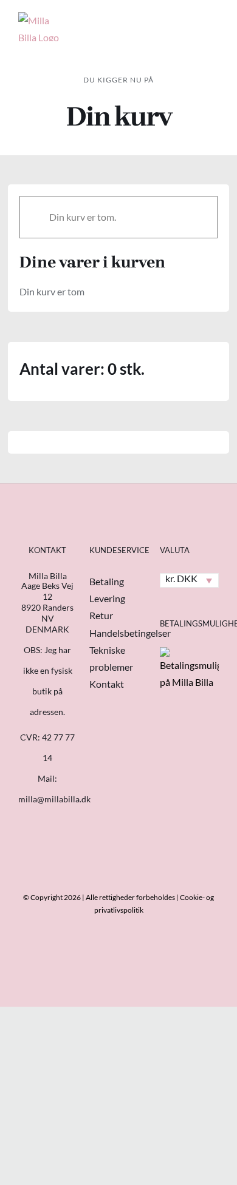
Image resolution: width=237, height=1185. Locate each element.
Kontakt (106, 684)
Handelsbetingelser (130, 633)
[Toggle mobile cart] (170, 21)
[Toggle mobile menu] (214, 21)
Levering (107, 598)
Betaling (106, 581)
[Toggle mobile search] (192, 21)
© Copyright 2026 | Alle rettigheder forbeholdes (99, 897)
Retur (101, 615)
